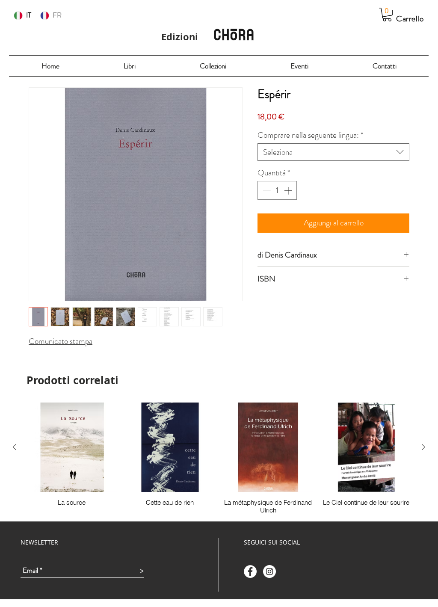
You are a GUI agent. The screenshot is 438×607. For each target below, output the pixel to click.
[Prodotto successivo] (423, 447)
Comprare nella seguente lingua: (310, 135)
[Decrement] (266, 190)
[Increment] (289, 190)
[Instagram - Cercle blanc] (269, 571)
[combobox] (333, 152)
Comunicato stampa (60, 341)
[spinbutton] (277, 190)
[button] (387, 14)
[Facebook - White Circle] (250, 571)
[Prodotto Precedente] (14, 447)
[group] (219, 458)
